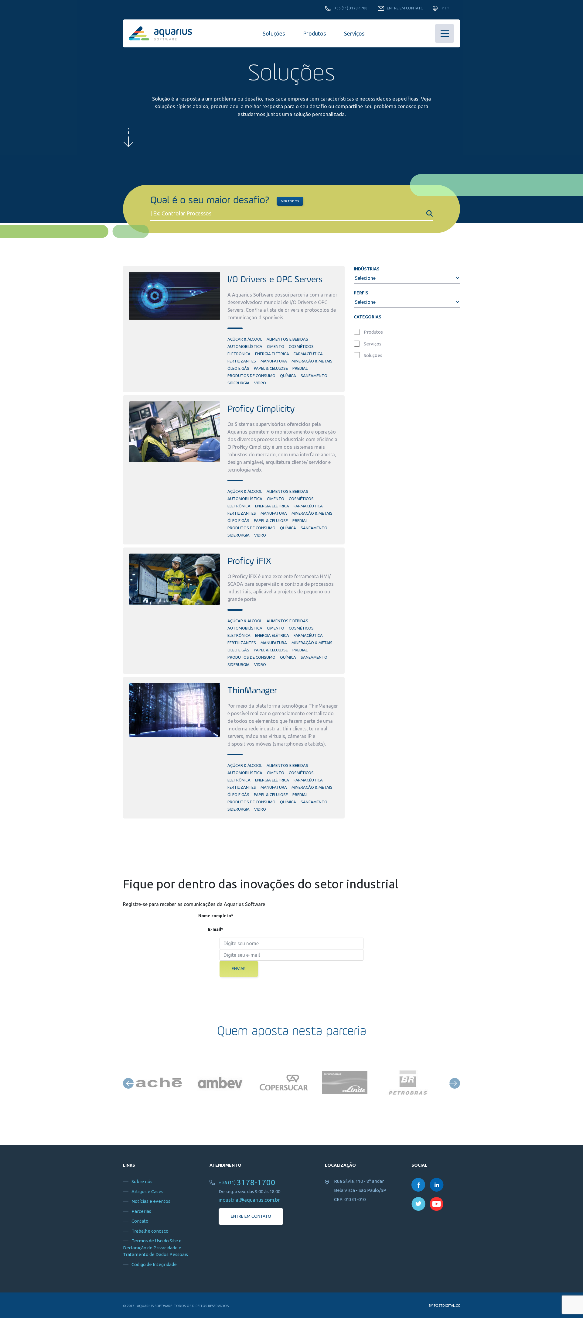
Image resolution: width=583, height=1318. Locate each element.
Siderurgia (238, 383)
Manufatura (274, 361)
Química (288, 375)
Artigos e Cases (147, 1191)
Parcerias (141, 1211)
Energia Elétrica (272, 354)
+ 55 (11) (247, 1182)
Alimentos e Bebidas (287, 339)
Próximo (454, 1083)
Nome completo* (215, 915)
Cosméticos (301, 346)
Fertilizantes (241, 361)
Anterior (128, 1083)
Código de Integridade (154, 1264)
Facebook (418, 1185)
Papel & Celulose (271, 368)
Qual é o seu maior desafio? (209, 200)
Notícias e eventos (150, 1201)
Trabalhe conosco (150, 1231)
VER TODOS (290, 201)
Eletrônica (239, 354)
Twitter (418, 1204)
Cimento (275, 346)
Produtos (314, 33)
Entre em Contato (405, 8)
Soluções (274, 33)
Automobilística (244, 346)
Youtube (437, 1204)
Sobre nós (141, 1181)
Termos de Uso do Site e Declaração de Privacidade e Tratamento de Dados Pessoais (155, 1247)
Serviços (354, 33)
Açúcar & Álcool (244, 339)
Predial (300, 368)
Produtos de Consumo (251, 375)
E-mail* (215, 929)
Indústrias (367, 268)
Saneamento (314, 375)
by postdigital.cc (444, 1305)
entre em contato (251, 1216)
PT (444, 8)
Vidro (260, 383)
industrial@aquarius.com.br (249, 1200)
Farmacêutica (308, 354)
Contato (139, 1221)
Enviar (239, 968)
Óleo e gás (238, 368)
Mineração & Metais (312, 361)
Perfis (361, 292)
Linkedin (437, 1185)
